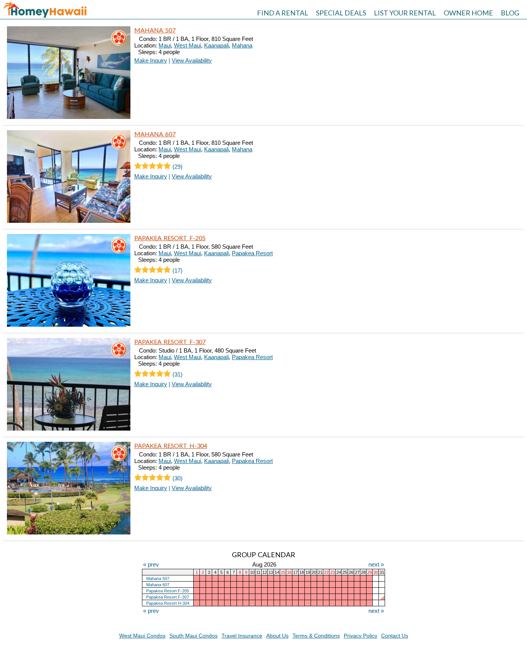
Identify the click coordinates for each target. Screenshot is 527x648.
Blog (510, 12)
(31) (176, 374)
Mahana (242, 45)
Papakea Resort (252, 253)
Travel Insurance (241, 636)
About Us (277, 636)
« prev (151, 564)
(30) (176, 478)
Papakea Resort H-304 (170, 445)
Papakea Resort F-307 (170, 341)
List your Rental (405, 12)
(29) (176, 166)
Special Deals (341, 12)
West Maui (187, 45)
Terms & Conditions (316, 636)
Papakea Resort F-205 (170, 237)
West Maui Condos (142, 636)
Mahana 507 (155, 30)
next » (376, 564)
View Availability (192, 60)
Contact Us (394, 636)
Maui (165, 45)
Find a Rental (282, 12)
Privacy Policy (360, 636)
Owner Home (468, 12)
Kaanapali (216, 45)
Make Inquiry (150, 60)
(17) (176, 270)
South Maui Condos (193, 636)
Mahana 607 (155, 133)
